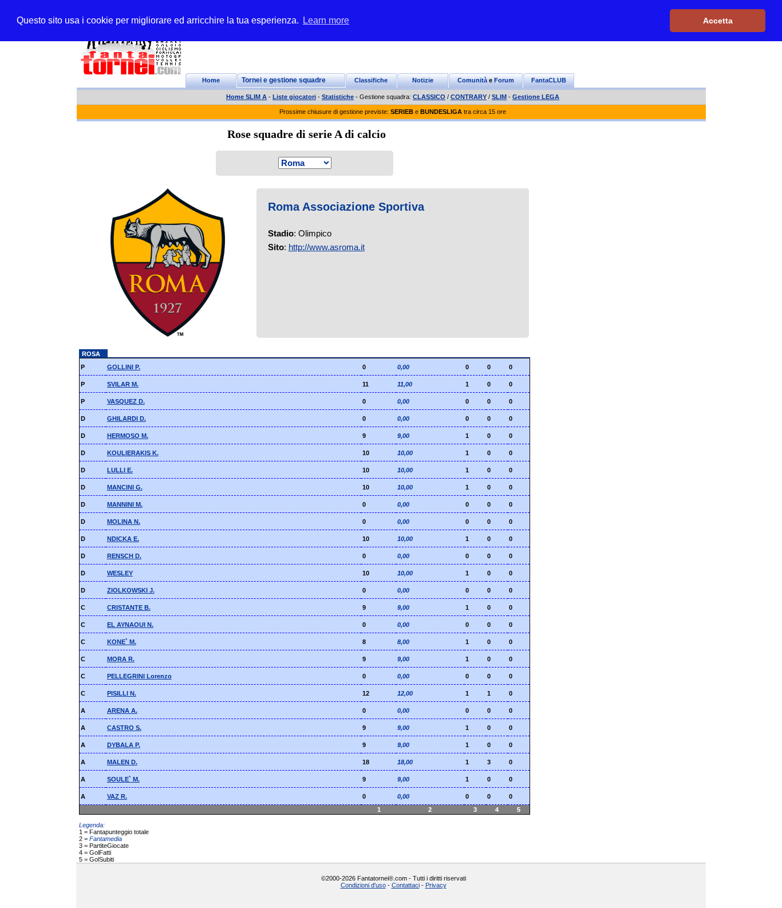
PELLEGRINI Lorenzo (139, 676)
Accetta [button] (718, 20)
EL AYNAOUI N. (130, 624)
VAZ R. (117, 796)
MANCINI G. (125, 487)
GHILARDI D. (126, 418)
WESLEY (120, 573)
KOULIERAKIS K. (133, 452)
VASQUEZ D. (126, 401)
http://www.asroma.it (327, 247)
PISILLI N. (121, 693)
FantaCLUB (548, 80)
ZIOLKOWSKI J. (131, 590)
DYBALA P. (123, 744)
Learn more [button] (326, 20)
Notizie (422, 80)
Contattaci (406, 885)
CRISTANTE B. (129, 607)
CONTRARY (469, 96)
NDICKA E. (123, 538)
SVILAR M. (123, 384)
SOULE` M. (123, 779)
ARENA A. (122, 710)
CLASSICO (429, 96)
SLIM (499, 96)
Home (211, 80)
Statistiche (338, 96)
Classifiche (371, 80)
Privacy (436, 885)
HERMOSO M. (127, 435)
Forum (504, 80)
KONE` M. (121, 641)
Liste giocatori (294, 96)
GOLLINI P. (123, 367)
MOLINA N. (123, 521)
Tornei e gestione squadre (284, 80)
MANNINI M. (125, 504)
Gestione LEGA (535, 96)
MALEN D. (122, 762)
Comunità (472, 80)
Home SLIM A (246, 96)
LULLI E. (120, 470)
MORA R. (121, 659)
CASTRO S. (124, 727)
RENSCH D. (124, 555)
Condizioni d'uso (363, 885)
